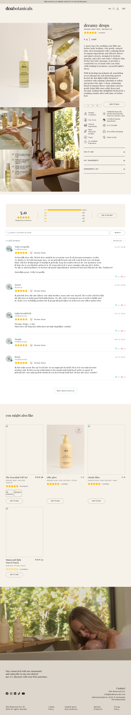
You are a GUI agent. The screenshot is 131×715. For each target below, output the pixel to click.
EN (110, 9)
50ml (93, 39)
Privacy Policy (117, 708)
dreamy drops (40, 253)
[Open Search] (114, 8)
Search (118, 233)
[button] (104, 152)
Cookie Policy (51, 708)
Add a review (107, 215)
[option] (9, 493)
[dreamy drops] (31, 253)
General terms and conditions (71, 708)
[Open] (123, 8)
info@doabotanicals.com (114, 694)
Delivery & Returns (98, 708)
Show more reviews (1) (65, 390)
